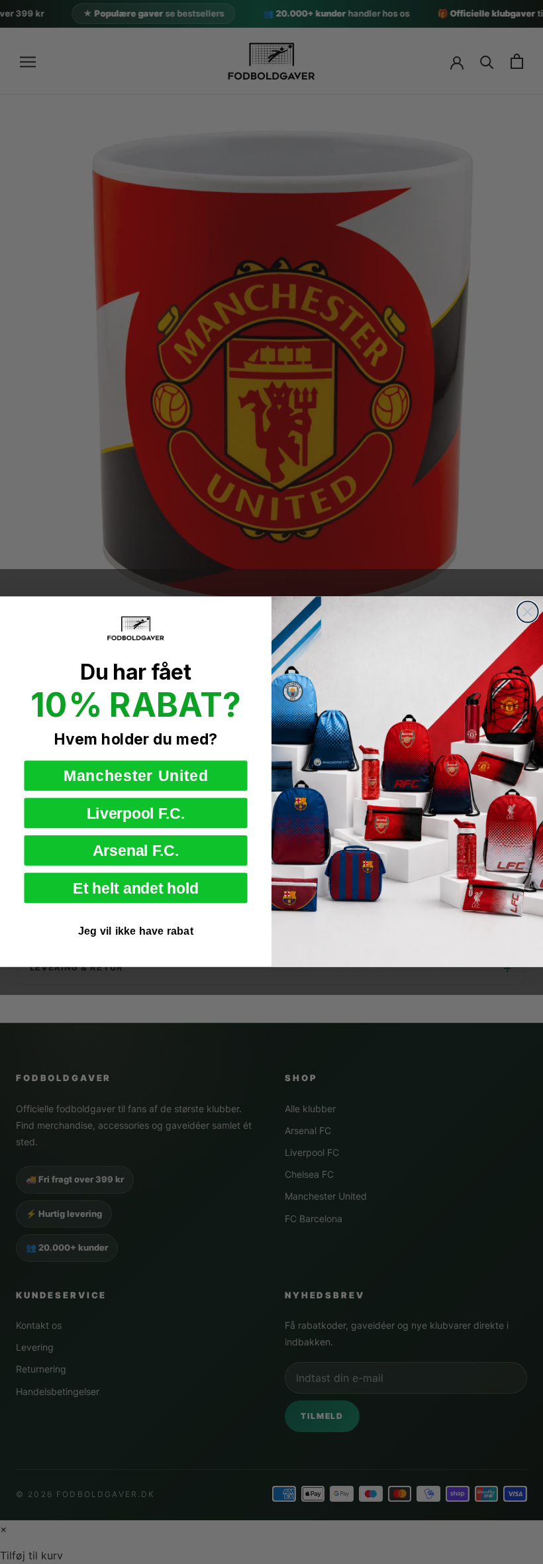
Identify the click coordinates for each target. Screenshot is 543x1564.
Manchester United (136, 775)
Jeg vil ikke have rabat (135, 931)
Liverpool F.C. (136, 813)
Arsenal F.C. (136, 850)
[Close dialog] (527, 612)
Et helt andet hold (136, 888)
